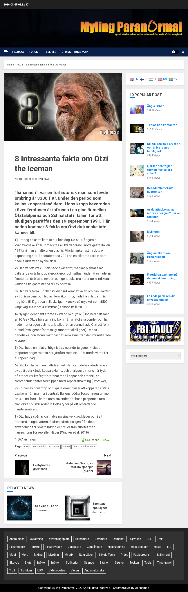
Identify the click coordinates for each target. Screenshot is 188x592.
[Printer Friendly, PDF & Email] (95, 439)
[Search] (183, 52)
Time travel (164, 562)
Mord (24, 554)
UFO (40, 570)
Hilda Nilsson (139, 547)
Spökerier (72, 562)
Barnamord (82, 539)
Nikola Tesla (107, 554)
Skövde (14, 562)
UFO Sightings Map (75, 51)
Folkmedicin (17, 547)
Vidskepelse (57, 570)
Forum (34, 51)
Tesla (147, 562)
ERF (149, 539)
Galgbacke (74, 547)
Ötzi (75, 446)
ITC (169, 547)
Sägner (119, 562)
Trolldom (26, 570)
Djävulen (135, 539)
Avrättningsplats (59, 539)
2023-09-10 (42, 510)
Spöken (55, 562)
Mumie (66, 446)
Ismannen (54, 446)
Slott (28, 562)
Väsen (75, 570)
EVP (160, 539)
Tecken (134, 562)
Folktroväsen (53, 547)
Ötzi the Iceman (88, 446)
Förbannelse (39, 446)
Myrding (53, 554)
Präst (124, 554)
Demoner (118, 539)
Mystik (68, 554)
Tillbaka (18, 51)
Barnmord (101, 539)
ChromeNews (122, 588)
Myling (38, 554)
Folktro (35, 547)
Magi (12, 554)
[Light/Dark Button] (175, 52)
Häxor (157, 547)
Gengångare (94, 547)
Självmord (163, 554)
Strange (89, 562)
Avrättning (36, 539)
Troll (12, 570)
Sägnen (104, 562)
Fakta (27, 446)
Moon (20, 179)
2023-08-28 (31, 179)
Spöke (41, 562)
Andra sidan (16, 539)
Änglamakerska (94, 570)
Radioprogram (142, 554)
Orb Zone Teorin (46, 506)
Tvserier (50, 51)
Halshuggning (116, 547)
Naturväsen (86, 554)
